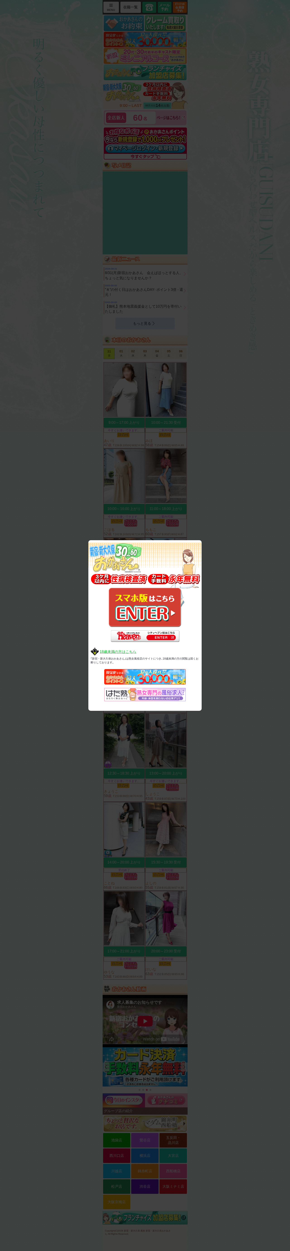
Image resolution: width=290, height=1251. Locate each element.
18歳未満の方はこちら (118, 652)
